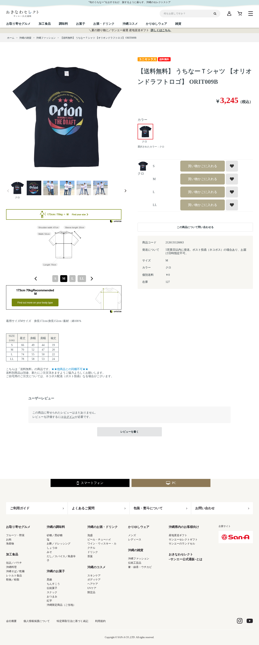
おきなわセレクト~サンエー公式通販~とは (185, 557)
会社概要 (11, 621)
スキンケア (94, 575)
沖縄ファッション (138, 558)
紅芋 (49, 600)
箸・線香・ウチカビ (140, 567)
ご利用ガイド (20, 508)
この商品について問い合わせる (195, 227)
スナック (52, 592)
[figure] (35, 279)
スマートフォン (92, 483)
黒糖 (49, 579)
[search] (216, 13)
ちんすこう (53, 583)
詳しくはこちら (161, 30)
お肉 (8, 539)
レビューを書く (129, 431)
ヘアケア (92, 583)
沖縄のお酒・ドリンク (102, 526)
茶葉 (90, 556)
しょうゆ (52, 547)
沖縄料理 (11, 567)
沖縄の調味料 (56, 526)
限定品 (91, 592)
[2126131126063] (17, 188)
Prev (8, 191)
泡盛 (90, 535)
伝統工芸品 (134, 562)
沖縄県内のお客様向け (184, 526)
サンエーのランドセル (182, 543)
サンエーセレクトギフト (183, 539)
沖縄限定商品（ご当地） (61, 604)
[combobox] (63, 278)
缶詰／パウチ (14, 562)
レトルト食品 (14, 575)
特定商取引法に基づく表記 (72, 621)
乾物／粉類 (12, 579)
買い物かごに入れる (202, 166)
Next (125, 191)
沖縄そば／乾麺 (15, 571)
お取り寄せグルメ (18, 526)
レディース (134, 539)
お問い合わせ (205, 508)
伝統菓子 (52, 588)
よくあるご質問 (83, 508)
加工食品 (12, 554)
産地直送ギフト (178, 535)
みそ (49, 552)
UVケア (91, 588)
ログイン (69, 416)
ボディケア (94, 579)
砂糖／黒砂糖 (55, 535)
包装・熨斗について (148, 508)
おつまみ (52, 596)
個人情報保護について (36, 621)
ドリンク (92, 552)
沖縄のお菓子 (56, 571)
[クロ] (66, 117)
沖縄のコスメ (96, 567)
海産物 (10, 543)
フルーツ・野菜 (15, 535)
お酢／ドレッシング (58, 543)
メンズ (132, 535)
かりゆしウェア (138, 526)
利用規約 (100, 621)
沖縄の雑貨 (135, 550)
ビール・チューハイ (99, 539)
